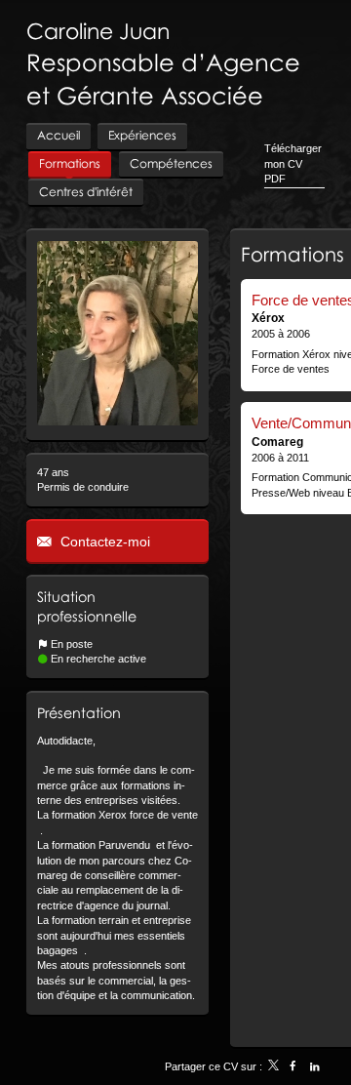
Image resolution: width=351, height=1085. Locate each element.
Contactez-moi (103, 541)
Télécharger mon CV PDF (293, 163)
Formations (292, 253)
